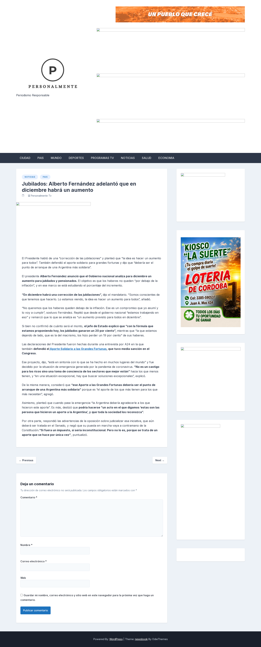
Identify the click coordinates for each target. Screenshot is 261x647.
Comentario (28, 497)
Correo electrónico (33, 561)
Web (23, 578)
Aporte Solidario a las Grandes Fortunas (78, 349)
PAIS (40, 158)
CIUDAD (25, 158)
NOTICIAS (128, 158)
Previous (26, 460)
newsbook (141, 639)
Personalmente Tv (41, 195)
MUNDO (56, 158)
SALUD (146, 158)
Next (159, 460)
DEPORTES (76, 158)
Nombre (26, 545)
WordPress (116, 639)
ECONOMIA (166, 158)
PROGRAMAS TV (102, 158)
